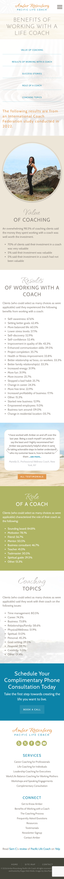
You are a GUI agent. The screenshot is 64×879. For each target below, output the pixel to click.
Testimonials (32, 828)
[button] (59, 7)
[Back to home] (32, 7)
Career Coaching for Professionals (32, 761)
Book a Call (32, 709)
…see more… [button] (35, 456)
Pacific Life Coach (41, 848)
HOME (14, 864)
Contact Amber (32, 837)
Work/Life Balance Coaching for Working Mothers (32, 776)
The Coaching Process (32, 813)
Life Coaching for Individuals (32, 766)
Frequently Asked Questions (32, 818)
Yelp (57, 848)
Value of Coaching (32, 50)
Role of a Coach (32, 85)
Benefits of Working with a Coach (32, 808)
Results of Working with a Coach (32, 61)
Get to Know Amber (32, 803)
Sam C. (13, 848)
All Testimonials (32, 476)
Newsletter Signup (32, 832)
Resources (32, 823)
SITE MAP (30, 864)
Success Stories (32, 73)
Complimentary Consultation (32, 785)
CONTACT (47, 864)
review (23, 848)
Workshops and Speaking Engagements (32, 781)
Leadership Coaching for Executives (32, 771)
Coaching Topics (32, 97)
